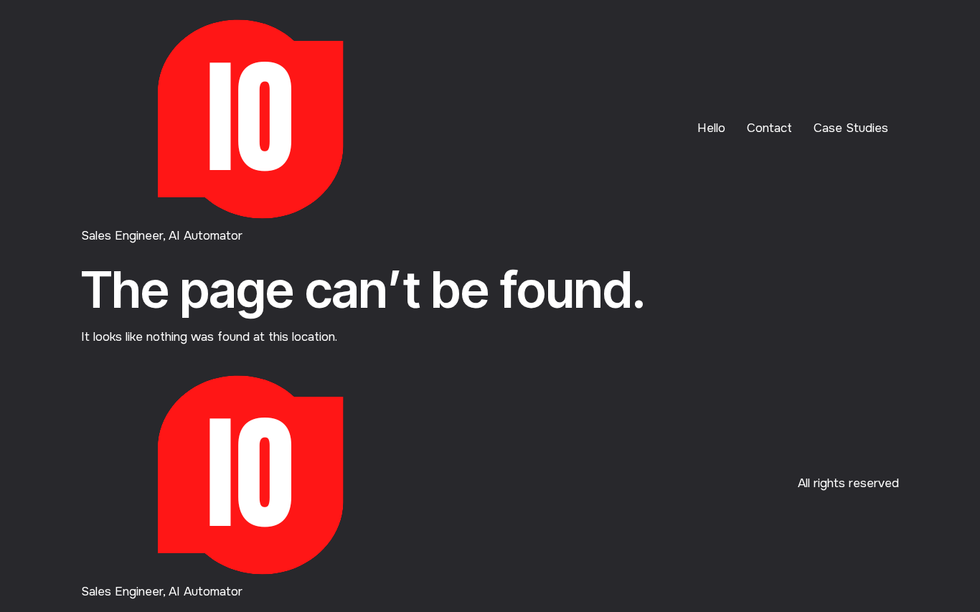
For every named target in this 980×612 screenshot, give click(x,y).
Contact (769, 128)
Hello (711, 128)
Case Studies (851, 128)
